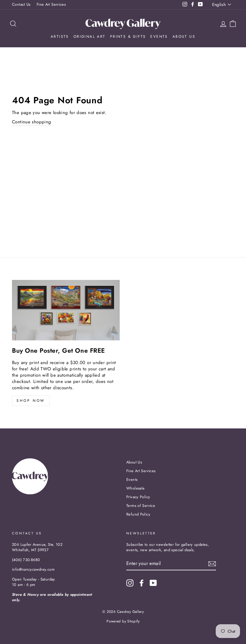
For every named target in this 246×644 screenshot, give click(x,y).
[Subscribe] (212, 563)
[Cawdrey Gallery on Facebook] (141, 583)
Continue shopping (31, 122)
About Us (183, 36)
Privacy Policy (138, 497)
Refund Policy (138, 514)
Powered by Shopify (123, 621)
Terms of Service (140, 505)
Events (159, 36)
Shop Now (30, 400)
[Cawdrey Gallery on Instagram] (130, 583)
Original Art (90, 36)
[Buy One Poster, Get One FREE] (66, 310)
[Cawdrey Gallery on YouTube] (153, 583)
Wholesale (135, 488)
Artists (60, 36)
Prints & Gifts (128, 36)
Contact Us (21, 4)
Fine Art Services (51, 4)
